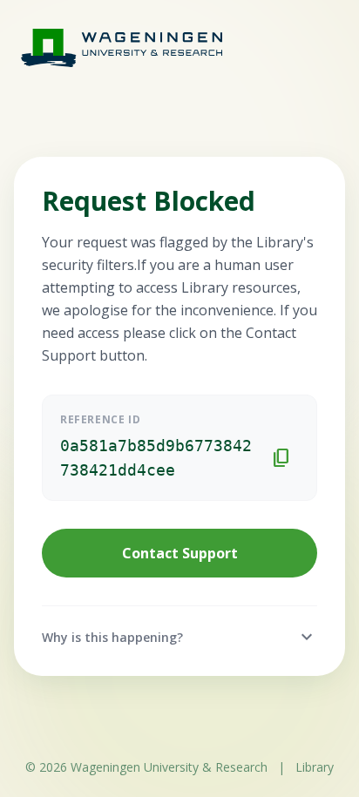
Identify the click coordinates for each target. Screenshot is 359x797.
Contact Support (180, 553)
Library (314, 767)
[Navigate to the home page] (104, 47)
